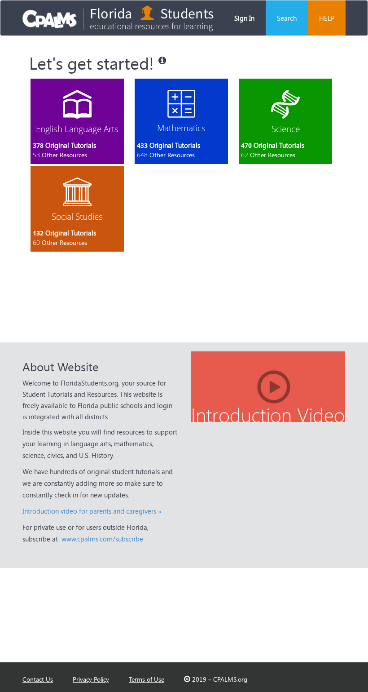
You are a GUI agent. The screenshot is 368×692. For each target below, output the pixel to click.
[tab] (77, 121)
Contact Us (37, 679)
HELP (326, 17)
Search (287, 17)
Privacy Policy (91, 679)
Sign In (244, 17)
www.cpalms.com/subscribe (102, 539)
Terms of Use (146, 679)
